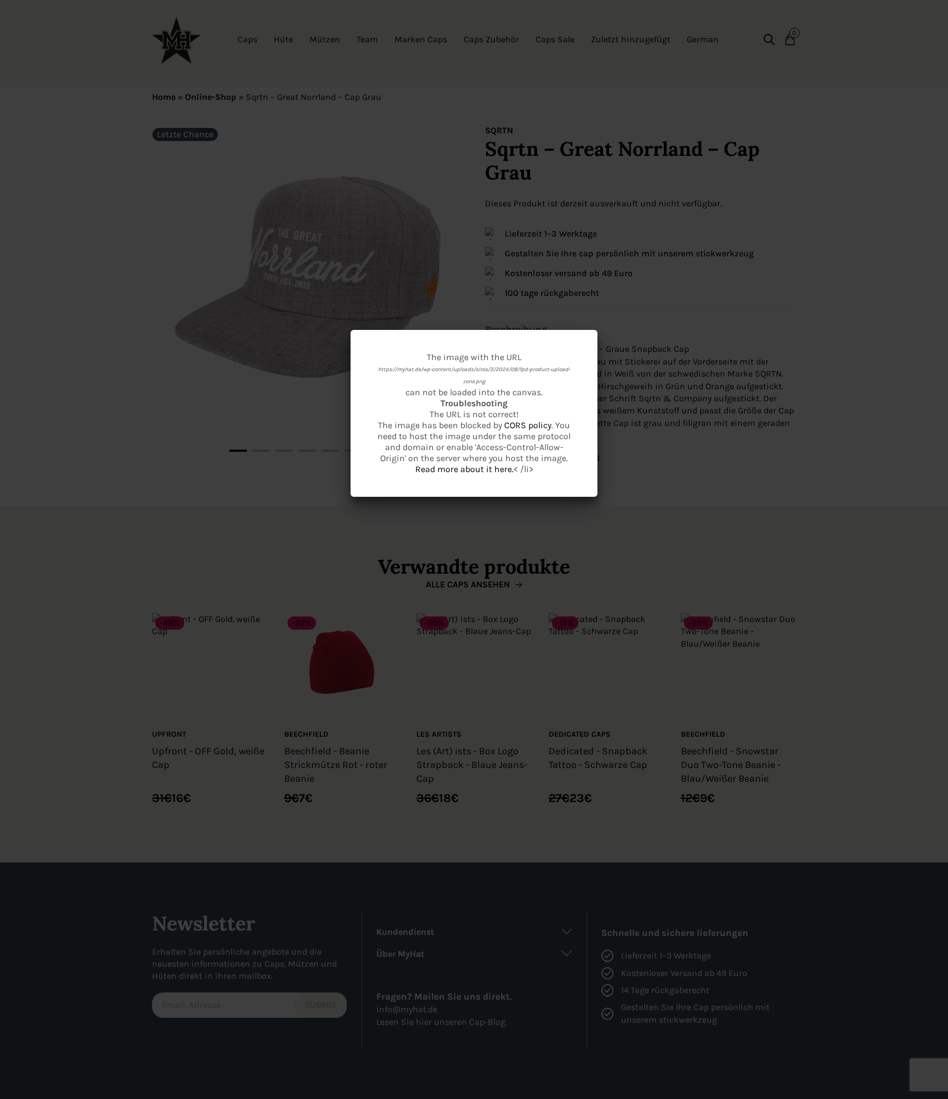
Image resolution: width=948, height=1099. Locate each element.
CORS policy (527, 425)
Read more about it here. (464, 469)
